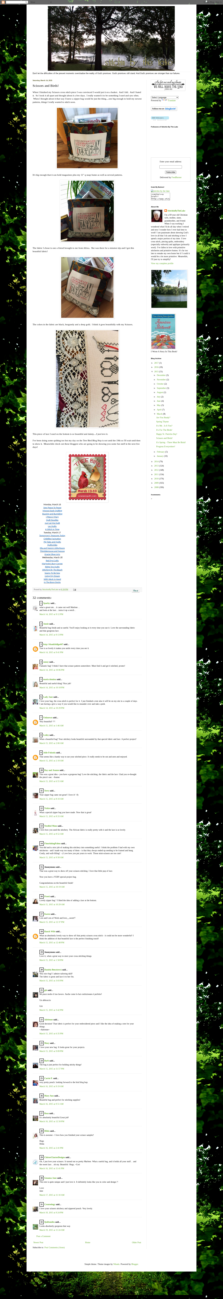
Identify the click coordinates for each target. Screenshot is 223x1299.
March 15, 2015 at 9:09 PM (51, 1051)
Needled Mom (50, 826)
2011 (156, 474)
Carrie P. (48, 1078)
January (160, 456)
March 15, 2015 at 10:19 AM (51, 887)
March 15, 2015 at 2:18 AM (51, 761)
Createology (49, 1204)
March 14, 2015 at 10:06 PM (51, 670)
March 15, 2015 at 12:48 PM (51, 942)
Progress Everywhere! (165, 446)
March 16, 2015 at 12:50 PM (51, 1121)
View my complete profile (162, 263)
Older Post (136, 1242)
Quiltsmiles (49, 1222)
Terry (46, 791)
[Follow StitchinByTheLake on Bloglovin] (164, 110)
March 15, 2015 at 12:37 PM (51, 922)
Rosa (46, 1113)
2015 (156, 371)
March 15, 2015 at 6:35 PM (51, 1033)
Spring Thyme (162, 422)
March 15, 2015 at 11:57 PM (51, 1069)
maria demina (49, 679)
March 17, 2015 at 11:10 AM (51, 1195)
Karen (47, 914)
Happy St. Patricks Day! (166, 434)
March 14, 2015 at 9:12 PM (51, 614)
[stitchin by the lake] (160, 191)
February (161, 452)
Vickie (47, 808)
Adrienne (48, 1020)
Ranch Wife (49, 931)
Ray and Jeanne (51, 770)
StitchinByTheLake (50, 589)
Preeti (47, 896)
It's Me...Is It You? (164, 426)
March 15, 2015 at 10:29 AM (51, 904)
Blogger (134, 1264)
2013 (156, 466)
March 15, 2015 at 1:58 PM (51, 960)
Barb (46, 1061)
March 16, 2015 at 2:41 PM (51, 1148)
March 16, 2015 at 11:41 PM (51, 1168)
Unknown (47, 717)
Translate (172, 100)
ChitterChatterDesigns (54, 1157)
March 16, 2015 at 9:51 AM (51, 1104)
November (161, 379)
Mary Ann (49, 1096)
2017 (156, 363)
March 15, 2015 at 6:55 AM (51, 781)
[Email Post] (74, 589)
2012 (156, 470)
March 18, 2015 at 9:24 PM (51, 1212)
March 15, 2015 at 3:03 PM (51, 981)
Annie (46, 624)
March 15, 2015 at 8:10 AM (51, 799)
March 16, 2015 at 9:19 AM (51, 1086)
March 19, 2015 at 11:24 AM (51, 1230)
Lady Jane (48, 697)
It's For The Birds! (164, 430)
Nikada (116, 1264)
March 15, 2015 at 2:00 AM (51, 743)
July (159, 397)
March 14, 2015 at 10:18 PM (51, 687)
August (160, 392)
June (159, 401)
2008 (156, 487)
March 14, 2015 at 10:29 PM (51, 708)
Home (87, 1242)
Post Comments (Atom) (54, 1247)
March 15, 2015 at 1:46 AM (51, 726)
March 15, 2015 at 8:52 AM (51, 834)
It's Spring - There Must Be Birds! (171, 442)
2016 (156, 367)
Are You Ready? (163, 417)
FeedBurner (177, 177)
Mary (46, 1043)
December (161, 375)
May (159, 405)
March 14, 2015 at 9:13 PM (51, 635)
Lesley (46, 735)
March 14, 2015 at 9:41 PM (51, 652)
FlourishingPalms (52, 843)
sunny (46, 662)
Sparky (46, 603)
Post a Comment (43, 1236)
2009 (156, 483)
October (160, 384)
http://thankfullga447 (53, 644)
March (160, 414)
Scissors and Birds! (164, 438)
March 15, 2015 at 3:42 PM (51, 1010)
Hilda (46, 1131)
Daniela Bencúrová (53, 970)
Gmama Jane (50, 1178)
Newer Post (38, 1242)
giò (45, 990)
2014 (156, 461)
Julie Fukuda (49, 753)
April (159, 410)
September (162, 388)
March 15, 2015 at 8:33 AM (51, 816)
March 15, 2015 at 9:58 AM (51, 857)
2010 (156, 479)
